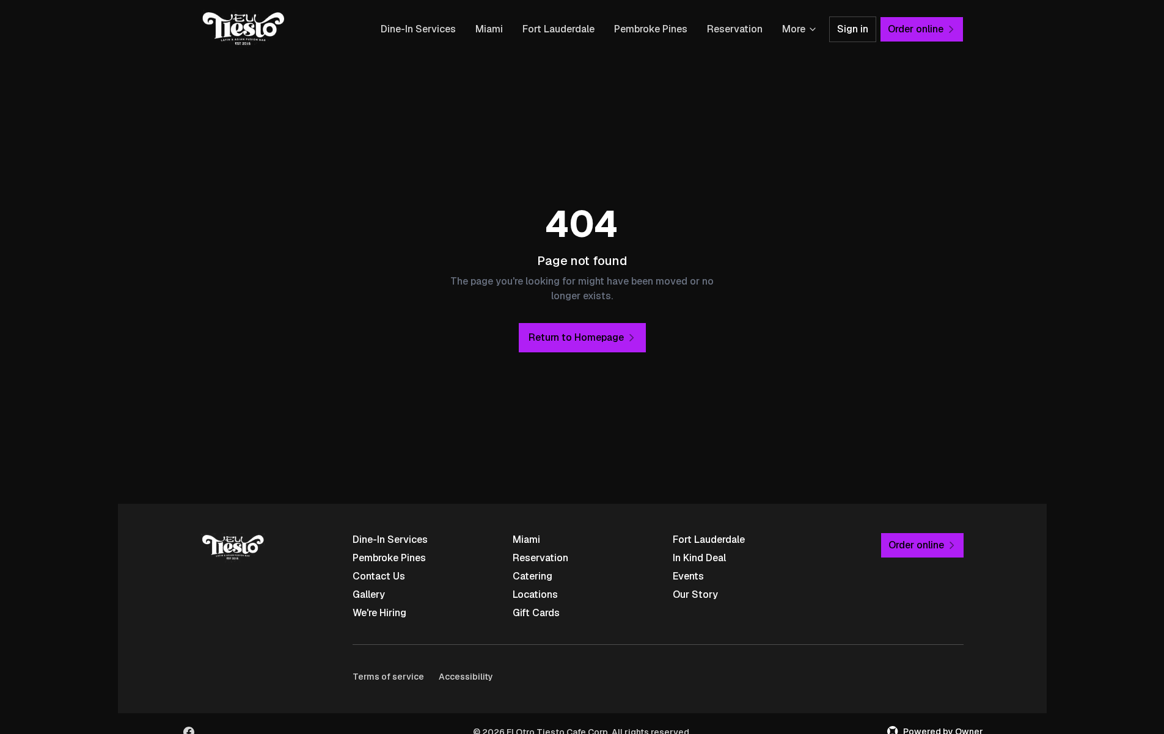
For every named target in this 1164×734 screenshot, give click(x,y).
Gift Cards (536, 612)
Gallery (369, 594)
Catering (532, 576)
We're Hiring (379, 612)
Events (688, 576)
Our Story (695, 594)
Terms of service (388, 676)
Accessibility (466, 676)
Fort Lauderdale (558, 29)
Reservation (735, 29)
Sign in (852, 29)
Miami (489, 29)
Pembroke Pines (650, 29)
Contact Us (379, 576)
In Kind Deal (699, 557)
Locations (535, 594)
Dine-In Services (418, 29)
